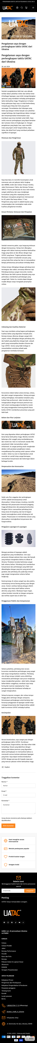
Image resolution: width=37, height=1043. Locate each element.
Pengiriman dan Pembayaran (11, 983)
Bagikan (7, 767)
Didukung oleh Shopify (23, 1033)
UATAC (14, 1033)
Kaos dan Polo (7, 956)
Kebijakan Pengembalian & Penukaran (14, 985)
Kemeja (4, 959)
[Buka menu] (33, 7)
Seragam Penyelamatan (10, 970)
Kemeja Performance (9, 951)
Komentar (5, 801)
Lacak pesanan (7, 996)
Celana (4, 943)
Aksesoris (5, 964)
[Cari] (22, 7)
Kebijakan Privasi (7, 980)
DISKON (4, 967)
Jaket (3, 948)
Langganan (30, 891)
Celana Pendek (7, 946)
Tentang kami (6, 991)
